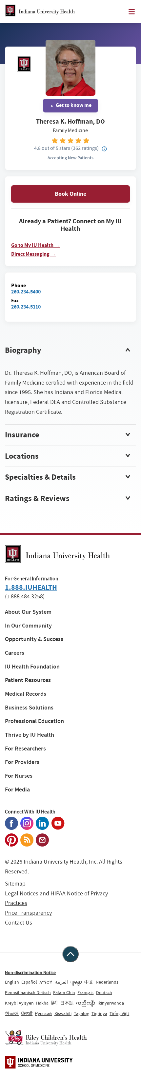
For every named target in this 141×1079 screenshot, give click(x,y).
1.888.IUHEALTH (31, 587)
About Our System (28, 612)
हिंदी (54, 1003)
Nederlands (107, 982)
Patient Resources (28, 680)
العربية (61, 982)
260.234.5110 (26, 306)
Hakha (42, 1003)
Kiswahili (62, 1013)
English (12, 982)
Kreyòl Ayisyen (19, 1003)
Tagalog (81, 1013)
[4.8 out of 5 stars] (70, 140)
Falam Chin (64, 992)
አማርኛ (45, 982)
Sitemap (15, 884)
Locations (22, 456)
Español (29, 982)
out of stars (52, 148)
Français (85, 992)
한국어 (12, 1013)
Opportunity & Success (34, 639)
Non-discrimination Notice (30, 972)
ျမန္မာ (76, 982)
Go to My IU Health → (35, 245)
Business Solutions (29, 707)
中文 (88, 982)
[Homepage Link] (40, 11)
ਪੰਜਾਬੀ (26, 1013)
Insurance (22, 435)
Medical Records (25, 693)
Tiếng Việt (119, 1013)
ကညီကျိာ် (85, 1003)
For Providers (22, 762)
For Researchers (25, 748)
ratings (85, 148)
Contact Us (18, 923)
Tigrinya (99, 1013)
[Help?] (104, 149)
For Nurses (18, 775)
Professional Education (34, 721)
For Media (17, 789)
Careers (14, 652)
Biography (23, 350)
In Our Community (28, 625)
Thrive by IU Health (29, 734)
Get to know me (73, 105)
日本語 (67, 1003)
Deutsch (104, 992)
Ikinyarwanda (110, 1003)
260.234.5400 (26, 291)
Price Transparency (28, 913)
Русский (43, 1013)
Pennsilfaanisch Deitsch (28, 992)
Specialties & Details (40, 477)
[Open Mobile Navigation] (131, 11)
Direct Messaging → (33, 254)
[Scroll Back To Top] (70, 954)
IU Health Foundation (32, 666)
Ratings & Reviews (37, 498)
